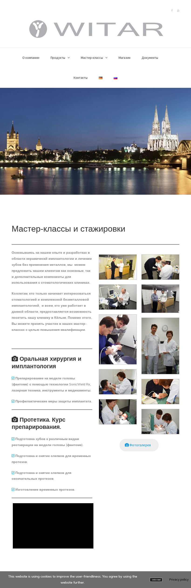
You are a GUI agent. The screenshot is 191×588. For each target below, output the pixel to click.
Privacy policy (179, 579)
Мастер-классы (92, 58)
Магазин (124, 58)
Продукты (58, 58)
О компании (30, 58)
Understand (156, 580)
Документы (150, 58)
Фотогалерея (141, 445)
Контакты (81, 78)
